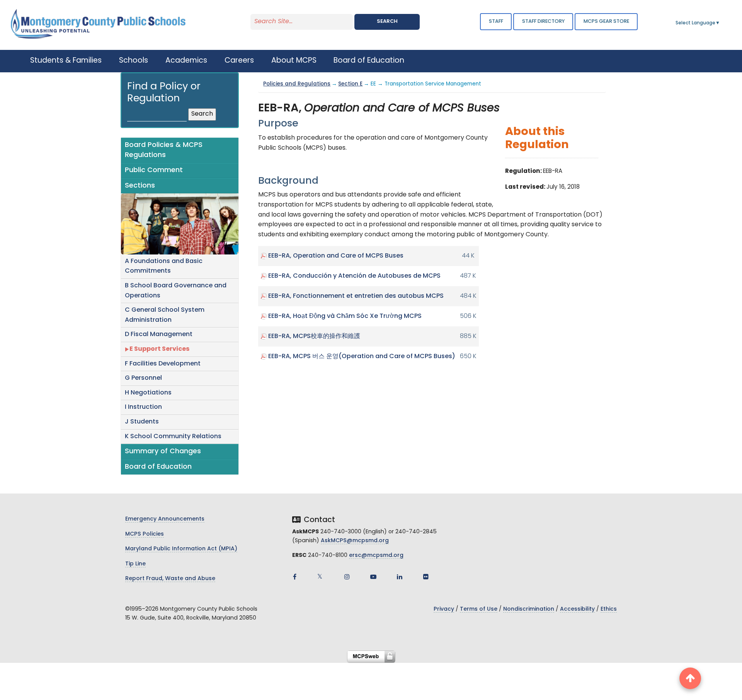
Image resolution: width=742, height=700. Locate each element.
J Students (142, 422)
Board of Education (158, 467)
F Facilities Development (163, 364)
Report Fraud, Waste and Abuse (170, 579)
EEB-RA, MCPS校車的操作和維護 (314, 336)
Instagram (347, 577)
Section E (350, 84)
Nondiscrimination (528, 609)
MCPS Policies (144, 534)
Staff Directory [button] (543, 21)
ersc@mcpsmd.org (376, 555)
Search (387, 21)
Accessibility (577, 609)
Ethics (609, 609)
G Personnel (143, 378)
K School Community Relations (173, 437)
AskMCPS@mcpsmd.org (355, 541)
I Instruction (143, 407)
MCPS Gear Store (606, 21)
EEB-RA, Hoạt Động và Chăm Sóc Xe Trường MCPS (345, 316)
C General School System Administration (164, 315)
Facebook (294, 577)
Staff (496, 21)
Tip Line (135, 564)
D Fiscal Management (158, 334)
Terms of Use (478, 609)
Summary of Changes (163, 451)
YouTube (373, 577)
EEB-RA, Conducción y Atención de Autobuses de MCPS (354, 276)
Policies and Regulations (296, 84)
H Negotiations (148, 393)
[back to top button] (690, 678)
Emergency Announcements (164, 519)
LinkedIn (400, 577)
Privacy (444, 609)
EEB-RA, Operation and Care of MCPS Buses (335, 256)
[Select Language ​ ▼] (720, 23)
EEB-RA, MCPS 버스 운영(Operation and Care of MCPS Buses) (361, 356)
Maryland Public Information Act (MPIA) (181, 549)
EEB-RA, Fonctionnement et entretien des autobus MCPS (356, 296)
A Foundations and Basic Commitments (164, 266)
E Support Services (159, 349)
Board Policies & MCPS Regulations (164, 150)
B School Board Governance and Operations (175, 291)
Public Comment (154, 170)
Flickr (426, 577)
